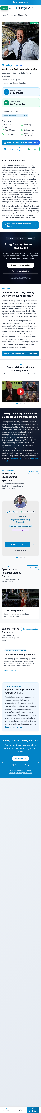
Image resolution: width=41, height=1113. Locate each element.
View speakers (10, 670)
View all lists (33, 567)
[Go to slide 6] (24, 403)
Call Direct (32, 149)
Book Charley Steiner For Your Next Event (20, 353)
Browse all (33, 472)
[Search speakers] (33, 8)
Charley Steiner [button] (12, 65)
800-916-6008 (19, 277)
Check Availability (11, 149)
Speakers (12, 15)
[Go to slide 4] (21, 403)
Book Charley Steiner (22, 265)
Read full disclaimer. (13, 727)
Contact (4, 8)
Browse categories (30, 629)
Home (4, 15)
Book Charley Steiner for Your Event (19, 225)
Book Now (22, 759)
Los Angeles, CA (17, 104)
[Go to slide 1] (17, 403)
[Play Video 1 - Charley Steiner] (20, 391)
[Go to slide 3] (20, 403)
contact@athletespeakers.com (20, 279)
